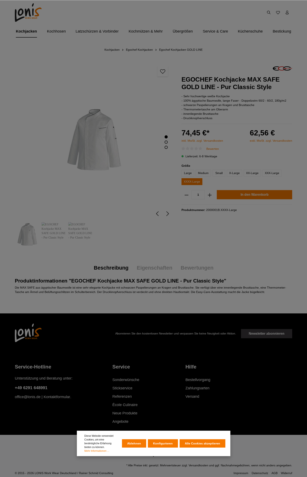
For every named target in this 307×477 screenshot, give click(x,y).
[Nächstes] (167, 213)
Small (219, 173)
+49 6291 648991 (31, 387)
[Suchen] (269, 12)
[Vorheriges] (157, 213)
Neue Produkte (124, 413)
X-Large (234, 173)
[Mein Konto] (287, 12)
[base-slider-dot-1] (166, 137)
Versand (192, 396)
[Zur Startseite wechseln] (28, 12)
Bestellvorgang (197, 380)
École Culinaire (125, 405)
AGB (274, 473)
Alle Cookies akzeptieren (202, 443)
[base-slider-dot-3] (166, 147)
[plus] (210, 194)
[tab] (111, 268)
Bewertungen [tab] (197, 268)
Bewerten (212, 148)
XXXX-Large (192, 181)
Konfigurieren (163, 443)
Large (188, 173)
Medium (203, 173)
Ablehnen (134, 443)
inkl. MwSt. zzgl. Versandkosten (202, 140)
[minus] (186, 194)
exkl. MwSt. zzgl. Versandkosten (271, 140)
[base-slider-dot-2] (166, 142)
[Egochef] (282, 68)
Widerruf (286, 473)
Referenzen (122, 396)
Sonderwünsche (125, 380)
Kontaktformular (57, 397)
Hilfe (190, 367)
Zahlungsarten (197, 388)
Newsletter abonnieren (266, 333)
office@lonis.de (28, 397)
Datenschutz (260, 473)
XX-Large (252, 173)
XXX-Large (272, 173)
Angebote (120, 421)
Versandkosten (198, 465)
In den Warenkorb (255, 195)
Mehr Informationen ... (96, 450)
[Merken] (162, 71)
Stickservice (122, 388)
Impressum (240, 473)
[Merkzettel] (278, 12)
